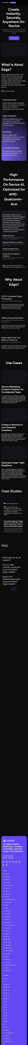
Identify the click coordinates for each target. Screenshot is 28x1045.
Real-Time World (7, 913)
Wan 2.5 (5, 1010)
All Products (6, 874)
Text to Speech (6, 953)
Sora (4, 1024)
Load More (14, 589)
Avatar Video (6, 919)
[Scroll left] (3, 496)
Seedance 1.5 (6, 990)
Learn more (5, 112)
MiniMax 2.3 (6, 998)
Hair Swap (5, 908)
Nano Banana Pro (7, 1041)
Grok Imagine (6, 1030)
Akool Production (7, 942)
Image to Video (6, 876)
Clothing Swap (6, 911)
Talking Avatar (6, 933)
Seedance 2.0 (6, 987)
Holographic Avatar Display (9, 965)
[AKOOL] (5, 3)
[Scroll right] (8, 496)
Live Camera (6, 930)
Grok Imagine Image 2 (8, 1032)
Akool (4, 981)
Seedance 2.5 (6, 984)
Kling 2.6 (5, 1015)
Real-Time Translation (8, 950)
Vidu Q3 (5, 1027)
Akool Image (6, 1035)
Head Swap (6, 905)
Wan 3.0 (5, 1001)
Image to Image (6, 939)
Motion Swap (6, 896)
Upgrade (13, 2)
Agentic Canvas (7, 888)
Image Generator (7, 916)
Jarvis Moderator (7, 945)
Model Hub (5, 978)
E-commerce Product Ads (9, 925)
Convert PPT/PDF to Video (9, 899)
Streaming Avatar (7, 902)
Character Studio (7, 922)
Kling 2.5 (5, 1018)
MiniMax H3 (6, 995)
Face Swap (5, 891)
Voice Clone (6, 956)
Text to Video (6, 879)
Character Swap (7, 893)
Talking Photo (6, 936)
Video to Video (6, 882)
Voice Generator (7, 962)
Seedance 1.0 (6, 993)
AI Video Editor (6, 970)
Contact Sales (14, 38)
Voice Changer (6, 959)
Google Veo (6, 1021)
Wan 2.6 (5, 1007)
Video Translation (7, 928)
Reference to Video (7, 885)
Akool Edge (6, 968)
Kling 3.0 (5, 1013)
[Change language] (26, 3)
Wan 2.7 (5, 1004)
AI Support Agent (7, 948)
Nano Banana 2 (6, 1038)
